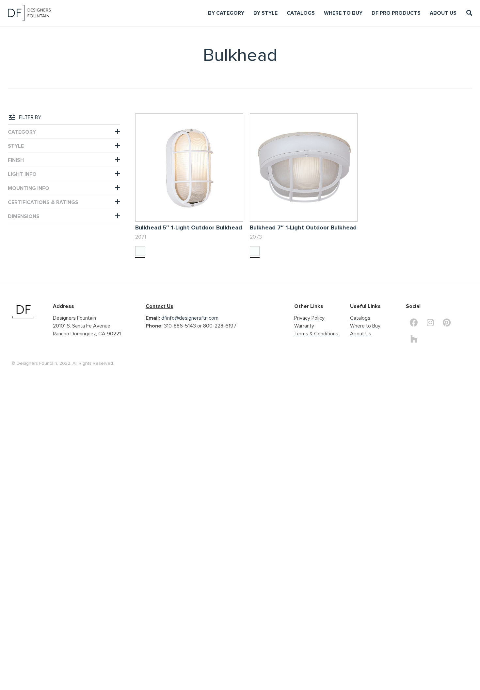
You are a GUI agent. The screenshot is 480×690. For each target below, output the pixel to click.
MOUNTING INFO (28, 188)
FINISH (16, 160)
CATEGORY (22, 132)
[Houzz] (414, 338)
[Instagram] (430, 322)
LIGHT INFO (22, 174)
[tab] (64, 132)
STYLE (16, 146)
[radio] (140, 251)
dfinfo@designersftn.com (189, 318)
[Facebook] (414, 322)
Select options (151, 237)
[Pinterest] (447, 322)
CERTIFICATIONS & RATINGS (43, 202)
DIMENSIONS (24, 216)
